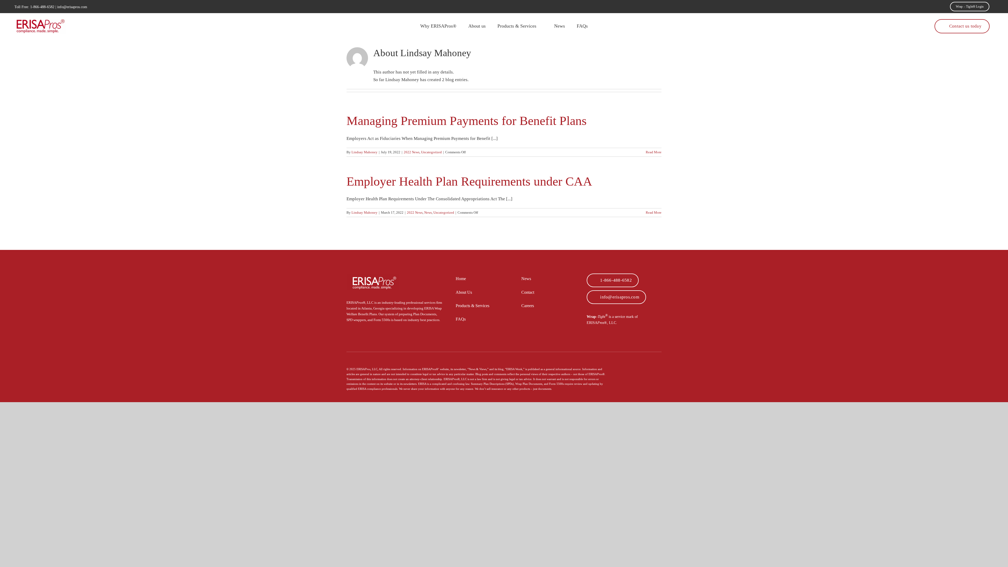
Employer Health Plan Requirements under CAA (469, 181)
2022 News (411, 152)
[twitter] (651, 362)
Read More (654, 152)
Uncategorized (431, 152)
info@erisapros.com (72, 7)
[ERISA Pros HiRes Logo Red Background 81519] (372, 275)
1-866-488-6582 (42, 7)
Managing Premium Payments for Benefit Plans (466, 121)
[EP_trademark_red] (41, 21)
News (428, 212)
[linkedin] (660, 362)
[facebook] (643, 362)
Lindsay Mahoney (364, 152)
